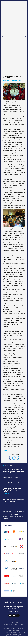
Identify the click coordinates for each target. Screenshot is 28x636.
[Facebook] (10, 615)
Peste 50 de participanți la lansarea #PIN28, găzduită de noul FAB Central (13, 471)
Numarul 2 (11, 73)
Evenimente (5, 73)
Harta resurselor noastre (12, 507)
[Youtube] (14, 615)
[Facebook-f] (23, 36)
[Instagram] (25, 36)
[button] (9, 458)
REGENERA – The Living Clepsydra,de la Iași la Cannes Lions (14, 489)
